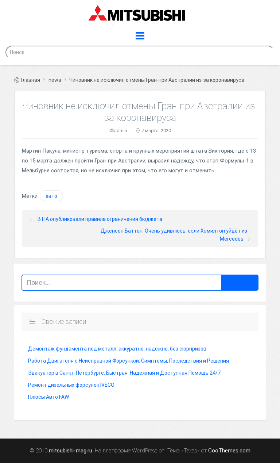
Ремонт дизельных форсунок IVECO (71, 385)
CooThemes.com (229, 451)
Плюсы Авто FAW (48, 397)
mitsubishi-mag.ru (70, 451)
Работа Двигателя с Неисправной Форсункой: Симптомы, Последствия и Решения (128, 361)
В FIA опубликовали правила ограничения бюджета (100, 219)
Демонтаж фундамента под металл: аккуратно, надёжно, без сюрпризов (117, 349)
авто (51, 196)
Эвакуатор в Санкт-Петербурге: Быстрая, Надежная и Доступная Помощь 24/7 (124, 373)
